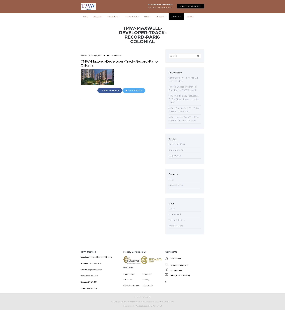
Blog (171, 179)
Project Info (112, 17)
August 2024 (175, 155)
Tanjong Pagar (131, 17)
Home (85, 17)
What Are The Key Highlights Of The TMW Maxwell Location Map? (184, 99)
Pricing (146, 280)
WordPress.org (176, 226)
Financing (160, 17)
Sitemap (137, 297)
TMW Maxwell (129, 274)
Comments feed (177, 220)
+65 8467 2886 (168, 302)
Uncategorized (176, 185)
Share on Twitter (134, 90)
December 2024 (177, 144)
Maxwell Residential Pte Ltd (150, 302)
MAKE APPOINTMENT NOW (190, 6)
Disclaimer (146, 297)
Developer (97, 17)
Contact (190, 17)
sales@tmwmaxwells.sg (180, 275)
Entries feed (175, 214)
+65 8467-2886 (176, 270)
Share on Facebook (110, 90)
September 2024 (177, 150)
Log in (172, 209)
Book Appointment (131, 285)
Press (147, 17)
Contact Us (148, 285)
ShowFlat (175, 17)
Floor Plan (128, 280)
